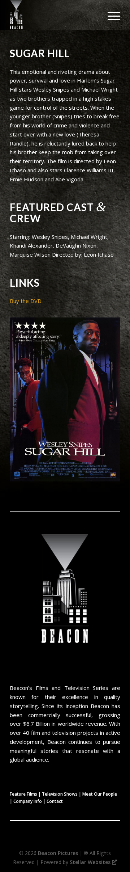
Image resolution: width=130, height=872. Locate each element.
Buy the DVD (26, 300)
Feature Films (23, 794)
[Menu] (110, 14)
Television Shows (60, 794)
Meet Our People (99, 794)
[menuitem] (110, 14)
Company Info (27, 801)
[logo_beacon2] (54, 14)
